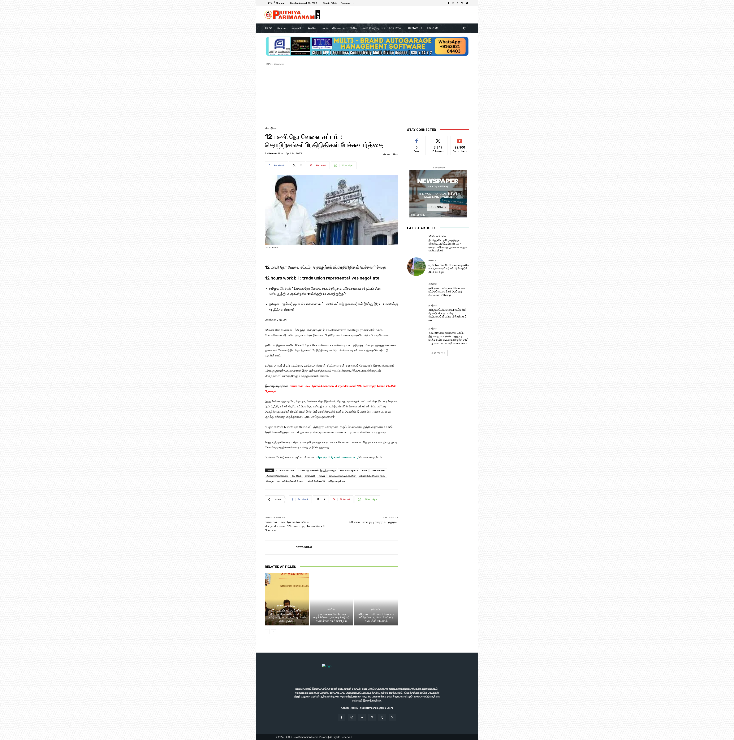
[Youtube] (466, 3)
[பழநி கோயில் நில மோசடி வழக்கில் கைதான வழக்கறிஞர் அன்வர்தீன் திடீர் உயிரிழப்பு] (331, 599)
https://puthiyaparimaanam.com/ (337, 457)
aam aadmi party (349, 470)
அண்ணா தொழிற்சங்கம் (277, 475)
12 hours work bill (285, 470)
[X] (457, 3)
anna (364, 470)
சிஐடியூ (322, 475)
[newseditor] (280, 547)
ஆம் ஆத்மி (296, 475)
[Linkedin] (362, 717)
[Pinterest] (372, 717)
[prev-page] (267, 631)
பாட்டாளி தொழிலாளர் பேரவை (290, 481)
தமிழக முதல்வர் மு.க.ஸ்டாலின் (342, 475)
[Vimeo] (462, 3)
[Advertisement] (367, 94)
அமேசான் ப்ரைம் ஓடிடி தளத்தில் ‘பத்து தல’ (373, 522)
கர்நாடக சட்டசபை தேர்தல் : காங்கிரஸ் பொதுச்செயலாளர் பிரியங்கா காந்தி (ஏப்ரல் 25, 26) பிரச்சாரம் (295, 526)
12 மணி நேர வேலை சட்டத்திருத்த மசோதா (317, 470)
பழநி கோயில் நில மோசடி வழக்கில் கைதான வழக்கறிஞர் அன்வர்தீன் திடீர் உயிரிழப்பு (331, 617)
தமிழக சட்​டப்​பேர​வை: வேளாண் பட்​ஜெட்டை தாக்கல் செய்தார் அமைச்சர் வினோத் (376, 617)
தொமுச (270, 481)
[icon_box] (347, 4)
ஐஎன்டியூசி (310, 475)
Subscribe (460, 138)
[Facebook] (448, 3)
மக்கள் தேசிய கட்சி (316, 481)
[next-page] (273, 631)
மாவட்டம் (331, 609)
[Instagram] (453, 3)
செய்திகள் (279, 63)
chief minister (378, 470)
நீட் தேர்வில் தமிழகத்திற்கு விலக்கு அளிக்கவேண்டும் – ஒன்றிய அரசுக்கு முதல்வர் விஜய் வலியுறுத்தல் (287, 616)
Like (416, 138)
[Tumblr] (382, 717)
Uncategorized (286, 606)
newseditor (275, 153)
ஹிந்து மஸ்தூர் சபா (337, 481)
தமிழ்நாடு (375, 609)
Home (268, 63)
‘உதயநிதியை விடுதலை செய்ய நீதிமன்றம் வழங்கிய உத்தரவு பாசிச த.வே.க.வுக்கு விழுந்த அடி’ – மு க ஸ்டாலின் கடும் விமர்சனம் (448, 338)
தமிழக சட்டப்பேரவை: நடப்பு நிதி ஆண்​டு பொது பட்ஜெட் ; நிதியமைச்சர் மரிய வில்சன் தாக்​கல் (448, 315)
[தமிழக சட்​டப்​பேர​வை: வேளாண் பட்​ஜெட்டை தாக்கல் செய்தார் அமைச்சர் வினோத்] (376, 599)
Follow (438, 138)
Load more (437, 353)
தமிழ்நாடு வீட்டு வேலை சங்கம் (372, 475)
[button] (464, 28)
